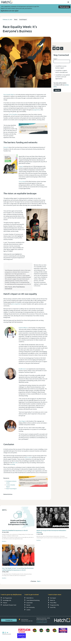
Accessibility (39, 622)
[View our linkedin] (3, 632)
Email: (56, 59)
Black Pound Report (11, 488)
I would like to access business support (60, 67)
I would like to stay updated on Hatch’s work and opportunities (62, 76)
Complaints (44, 622)
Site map (45, 621)
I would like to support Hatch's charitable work (61, 71)
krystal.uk (9, 634)
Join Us (57, 90)
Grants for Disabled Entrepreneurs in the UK (15, 530)
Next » (39, 581)
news (15, 19)
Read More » (4, 541)
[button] (54, 48)
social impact (23, 19)
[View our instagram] (5, 632)
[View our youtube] (7, 632)
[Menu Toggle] (68, 2)
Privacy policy (39, 621)
